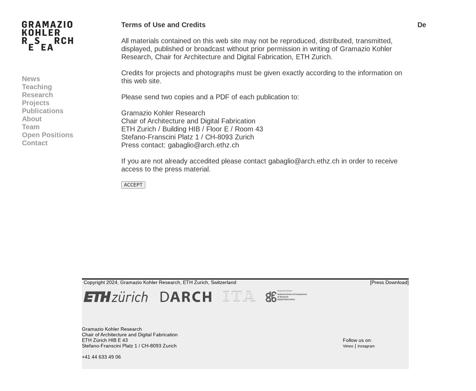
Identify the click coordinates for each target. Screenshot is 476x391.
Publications (42, 111)
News (31, 79)
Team (31, 127)
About (32, 119)
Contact (35, 143)
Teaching (37, 87)
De (421, 25)
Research (37, 95)
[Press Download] (389, 282)
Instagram (366, 346)
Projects (35, 103)
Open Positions (47, 135)
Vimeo (348, 346)
